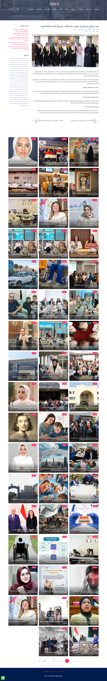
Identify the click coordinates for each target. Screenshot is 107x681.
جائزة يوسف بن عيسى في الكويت (20, 85)
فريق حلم (25, 97)
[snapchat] (47, 671)
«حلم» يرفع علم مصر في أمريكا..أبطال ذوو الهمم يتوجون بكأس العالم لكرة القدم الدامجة (18, 48)
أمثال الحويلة (14, 62)
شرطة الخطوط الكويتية (22, 95)
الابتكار (10, 64)
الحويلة (21, 70)
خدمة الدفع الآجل (24, 87)
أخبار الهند (14, 60)
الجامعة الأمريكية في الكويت (21, 68)
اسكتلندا (15, 64)
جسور (11, 85)
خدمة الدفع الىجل (15, 87)
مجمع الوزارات (13, 103)
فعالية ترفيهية (15, 99)
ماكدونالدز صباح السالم (22, 103)
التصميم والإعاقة (24, 66)
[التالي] (40, 661)
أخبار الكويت (21, 60)
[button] (78, 9)
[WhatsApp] (56, 671)
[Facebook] (53, 671)
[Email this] (97, 31)
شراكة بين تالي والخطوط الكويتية (16, 93)
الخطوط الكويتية (14, 72)
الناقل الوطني (16, 76)
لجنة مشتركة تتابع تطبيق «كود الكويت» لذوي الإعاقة (84, 256)
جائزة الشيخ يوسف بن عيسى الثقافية (18, 82)
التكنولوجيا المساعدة (15, 66)
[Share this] (93, 31)
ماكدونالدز (20, 101)
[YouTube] (62, 671)
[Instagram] (59, 671)
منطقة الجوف (56, 71)
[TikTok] (50, 671)
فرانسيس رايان (13, 95)
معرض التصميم (24, 105)
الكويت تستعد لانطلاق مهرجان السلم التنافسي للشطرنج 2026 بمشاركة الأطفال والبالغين (18, 39)
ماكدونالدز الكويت (13, 101)
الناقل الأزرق (24, 76)
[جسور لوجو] (53, 3)
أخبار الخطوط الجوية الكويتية (21, 58)
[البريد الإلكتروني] (44, 671)
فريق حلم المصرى (18, 97)
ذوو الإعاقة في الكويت (18, 89)
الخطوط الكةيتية (23, 72)
